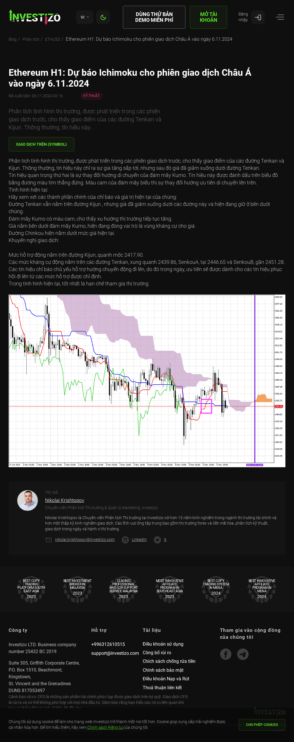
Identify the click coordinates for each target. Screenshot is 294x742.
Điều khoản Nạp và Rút (166, 678)
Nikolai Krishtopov (64, 500)
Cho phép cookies (262, 725)
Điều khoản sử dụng (163, 644)
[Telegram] (243, 654)
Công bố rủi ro (157, 652)
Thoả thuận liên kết (162, 687)
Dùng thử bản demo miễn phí (154, 17)
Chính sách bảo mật (163, 670)
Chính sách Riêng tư (105, 727)
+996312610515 (108, 644)
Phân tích (30, 39)
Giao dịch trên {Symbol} (41, 144)
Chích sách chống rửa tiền (169, 661)
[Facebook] (225, 654)
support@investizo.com (115, 653)
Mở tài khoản (208, 17)
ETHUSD (52, 39)
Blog (13, 39)
